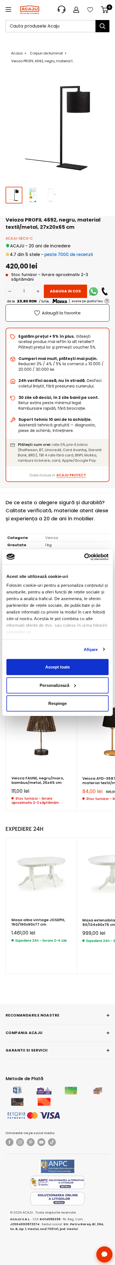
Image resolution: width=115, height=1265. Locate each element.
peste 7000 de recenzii (68, 254)
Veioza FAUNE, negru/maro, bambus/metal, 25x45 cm (37, 780)
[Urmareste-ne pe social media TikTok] (52, 1142)
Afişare (91, 649)
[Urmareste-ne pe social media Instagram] (20, 1142)
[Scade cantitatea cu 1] (10, 291)
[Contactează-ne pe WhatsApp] (93, 291)
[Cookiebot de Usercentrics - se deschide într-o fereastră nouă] (84, 556)
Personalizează (54, 685)
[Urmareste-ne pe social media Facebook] (9, 1142)
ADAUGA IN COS (65, 291)
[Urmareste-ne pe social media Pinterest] (31, 1142)
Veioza (51, 537)
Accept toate (57, 667)
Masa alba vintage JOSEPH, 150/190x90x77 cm (38, 922)
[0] (104, 9)
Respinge (57, 703)
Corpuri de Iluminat (46, 53)
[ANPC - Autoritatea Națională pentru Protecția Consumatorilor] (57, 1166)
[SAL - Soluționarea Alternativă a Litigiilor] (57, 1182)
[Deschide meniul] (8, 9)
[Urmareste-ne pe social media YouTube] (41, 1142)
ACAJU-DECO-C (19, 238)
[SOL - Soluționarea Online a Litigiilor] (57, 1198)
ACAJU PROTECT (71, 475)
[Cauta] (102, 26)
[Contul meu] (76, 10)
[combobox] (50, 26)
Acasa (17, 53)
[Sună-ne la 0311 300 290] (104, 291)
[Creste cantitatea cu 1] (38, 291)
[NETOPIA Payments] (34, 1115)
